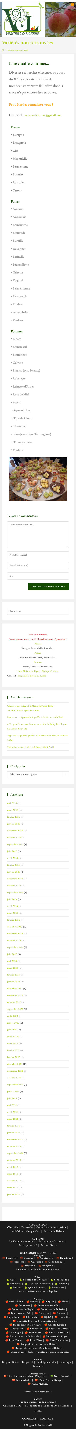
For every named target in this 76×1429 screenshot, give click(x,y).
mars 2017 (12, 1187)
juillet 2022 (13, 1022)
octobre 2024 (14, 885)
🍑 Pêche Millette (38, 1383)
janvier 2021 (13, 1132)
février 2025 (13, 864)
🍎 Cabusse (59, 1313)
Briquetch (27, 1362)
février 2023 (13, 974)
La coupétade (32, 1405)
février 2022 (13, 1050)
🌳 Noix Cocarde (60, 1376)
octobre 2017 (14, 1180)
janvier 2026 (13, 823)
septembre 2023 (15, 947)
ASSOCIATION (38, 1224)
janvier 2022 (13, 1057)
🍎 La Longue (13, 1332)
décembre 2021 (15, 1063)
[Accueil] (3, 50)
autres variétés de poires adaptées (38, 1291)
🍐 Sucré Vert (56, 1287)
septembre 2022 (15, 1009)
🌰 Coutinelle (44, 1257)
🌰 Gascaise (34, 1261)
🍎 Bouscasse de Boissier (51, 1309)
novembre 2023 (15, 933)
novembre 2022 (15, 995)
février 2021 (13, 1125)
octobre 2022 (14, 1002)
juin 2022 (12, 1029)
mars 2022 (12, 1043)
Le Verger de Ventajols (22, 1241)
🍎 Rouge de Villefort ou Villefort (37, 1344)
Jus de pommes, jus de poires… (36, 1401)
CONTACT (47, 1418)
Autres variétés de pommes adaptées (48, 1351)
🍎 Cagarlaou (11, 1316)
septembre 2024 (15, 892)
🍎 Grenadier (34, 1328)
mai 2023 (12, 960)
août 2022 (12, 1015)
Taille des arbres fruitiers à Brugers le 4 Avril (30, 746)
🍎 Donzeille (62, 1316)
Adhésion (17, 1231)
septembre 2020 (15, 1153)
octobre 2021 (14, 1077)
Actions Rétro (48, 1245)
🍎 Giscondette (14, 1328)
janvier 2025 (13, 871)
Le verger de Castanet (51, 1241)
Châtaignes (38, 1255)
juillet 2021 (13, 1091)
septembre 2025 (15, 844)
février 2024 (13, 919)
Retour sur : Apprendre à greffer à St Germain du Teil (35, 717)
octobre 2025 (14, 837)
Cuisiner (8, 1405)
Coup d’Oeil (33, 1231)
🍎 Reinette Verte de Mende (22, 1336)
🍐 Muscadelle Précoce (38, 1283)
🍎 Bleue (63, 1301)
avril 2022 (12, 1036)
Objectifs (12, 1227)
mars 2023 (12, 967)
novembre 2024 (15, 878)
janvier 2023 (13, 981)
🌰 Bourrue (26, 1257)
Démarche (27, 1227)
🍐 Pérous (15, 1287)
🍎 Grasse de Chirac (57, 1328)
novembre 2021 (15, 1070)
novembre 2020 (15, 1139)
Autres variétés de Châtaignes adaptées (38, 1269)
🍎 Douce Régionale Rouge (25, 1324)
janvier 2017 (13, 1194)
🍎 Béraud (32, 1301)
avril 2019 (12, 1166)
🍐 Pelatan (61, 1283)
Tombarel (38, 1365)
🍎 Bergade (48, 1301)
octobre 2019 (14, 1160)
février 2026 (13, 816)
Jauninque (65, 1362)
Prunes (38, 1359)
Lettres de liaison (54, 1231)
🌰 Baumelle (9, 1257)
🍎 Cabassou (42, 1313)
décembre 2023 (15, 926)
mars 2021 (12, 1118)
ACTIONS (38, 1238)
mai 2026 (12, 803)
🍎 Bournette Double (46, 1305)
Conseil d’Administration (51, 1227)
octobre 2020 (14, 1146)
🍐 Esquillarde (58, 1279)
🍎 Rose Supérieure (57, 1340)
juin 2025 (12, 851)
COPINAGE (29, 1418)
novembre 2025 (15, 830)
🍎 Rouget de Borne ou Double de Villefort (36, 1347)
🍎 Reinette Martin (56, 1332)
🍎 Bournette (22, 1305)
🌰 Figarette (17, 1261)
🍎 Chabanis (29, 1316)
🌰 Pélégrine (45, 1265)
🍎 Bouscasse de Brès (19, 1313)
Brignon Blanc (10, 1362)
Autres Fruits (38, 1373)
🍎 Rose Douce (14, 1340)
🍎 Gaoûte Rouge (54, 1324)
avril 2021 (12, 1111)
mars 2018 (12, 1173)
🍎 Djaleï (45, 1316)
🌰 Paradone (28, 1265)
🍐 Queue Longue (34, 1287)
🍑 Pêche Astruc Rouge (48, 1379)
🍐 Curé (11, 1279)
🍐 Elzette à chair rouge (33, 1279)
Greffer (38, 1410)
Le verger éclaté (28, 1245)
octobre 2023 (14, 940)
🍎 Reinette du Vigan (55, 1336)
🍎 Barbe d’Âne (14, 1301)
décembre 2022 (15, 988)
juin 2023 (12, 954)
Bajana (18, 1405)
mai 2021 (12, 1105)
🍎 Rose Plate (34, 1340)
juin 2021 (12, 1098)
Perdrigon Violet (46, 1362)
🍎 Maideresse (33, 1332)
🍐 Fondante (13, 1283)
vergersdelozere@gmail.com (43, 115)
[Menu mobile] (72, 4)
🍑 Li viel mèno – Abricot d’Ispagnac (25, 1376)
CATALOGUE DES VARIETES (38, 1252)
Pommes (38, 1299)
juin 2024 (12, 899)
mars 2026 (12, 809)
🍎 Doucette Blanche (25, 1320)
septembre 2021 (15, 1084)
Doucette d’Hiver (51, 1320)
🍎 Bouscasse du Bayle (21, 1309)
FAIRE (38, 1399)
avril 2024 (12, 906)
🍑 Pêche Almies (21, 1379)
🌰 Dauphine (63, 1257)
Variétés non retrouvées (18, 50)
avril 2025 (12, 858)
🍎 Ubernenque (16, 1351)
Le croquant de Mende (56, 1405)
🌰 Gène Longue (54, 1261)
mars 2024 (12, 912)
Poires (38, 1277)
